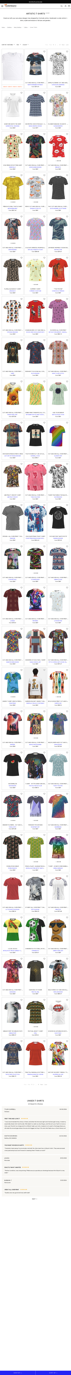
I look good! (12, 948)
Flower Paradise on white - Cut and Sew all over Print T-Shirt (58, 124)
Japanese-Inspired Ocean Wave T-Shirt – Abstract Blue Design (58, 247)
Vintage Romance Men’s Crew (13, 454)
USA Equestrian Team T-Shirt (35, 536)
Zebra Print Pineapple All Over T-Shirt (35, 412)
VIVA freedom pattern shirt (12, 165)
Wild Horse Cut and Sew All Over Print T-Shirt (58, 990)
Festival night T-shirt (35, 1031)
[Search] (61, 6)
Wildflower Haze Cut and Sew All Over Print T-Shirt (58, 742)
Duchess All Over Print (58, 330)
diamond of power (35, 990)
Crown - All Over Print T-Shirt (13, 536)
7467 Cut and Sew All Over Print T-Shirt (58, 206)
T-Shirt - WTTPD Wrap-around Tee (35, 784)
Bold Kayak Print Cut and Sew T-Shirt (58, 701)
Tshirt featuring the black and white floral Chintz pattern (58, 495)
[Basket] (69, 6)
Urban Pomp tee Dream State (12, 1031)
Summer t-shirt (35, 289)
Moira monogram (13, 866)
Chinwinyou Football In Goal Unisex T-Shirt (35, 948)
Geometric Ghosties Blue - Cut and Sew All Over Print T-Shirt (35, 124)
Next (63, 45)
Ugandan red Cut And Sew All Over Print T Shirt (35, 330)
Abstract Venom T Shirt (12, 495)
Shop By (17, 1373)
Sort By (52, 1373)
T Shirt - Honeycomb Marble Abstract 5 (58, 866)
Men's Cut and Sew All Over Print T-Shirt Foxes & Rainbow (35, 206)
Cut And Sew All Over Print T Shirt (58, 165)
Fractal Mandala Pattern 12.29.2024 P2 (35, 1072)
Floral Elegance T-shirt (12, 289)
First (46, 45)
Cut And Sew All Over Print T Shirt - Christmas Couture (58, 577)
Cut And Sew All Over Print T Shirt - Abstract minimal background (35, 577)
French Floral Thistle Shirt (12, 206)
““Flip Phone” (58, 289)
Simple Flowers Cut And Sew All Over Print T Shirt (58, 83)
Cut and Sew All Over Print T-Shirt (35, 83)
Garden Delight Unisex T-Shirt (35, 701)
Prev (50, 45)
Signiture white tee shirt (12, 124)
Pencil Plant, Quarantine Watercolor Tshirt (35, 866)
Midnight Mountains (35, 825)
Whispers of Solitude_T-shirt (35, 660)
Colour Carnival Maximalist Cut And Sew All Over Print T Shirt (35, 247)
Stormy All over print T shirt (35, 907)
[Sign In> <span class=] (65, 6)
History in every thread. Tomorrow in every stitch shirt (58, 1072)
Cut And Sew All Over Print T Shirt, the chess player (35, 742)
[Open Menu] (2, 6)
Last (67, 45)
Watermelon (12, 784)
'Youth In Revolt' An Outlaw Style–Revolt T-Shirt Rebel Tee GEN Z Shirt (35, 454)
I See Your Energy (58, 412)
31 (59, 45)
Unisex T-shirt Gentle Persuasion (13, 701)
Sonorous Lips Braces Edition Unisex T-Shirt (58, 1031)
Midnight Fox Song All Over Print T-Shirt (35, 371)
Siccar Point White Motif (58, 536)
